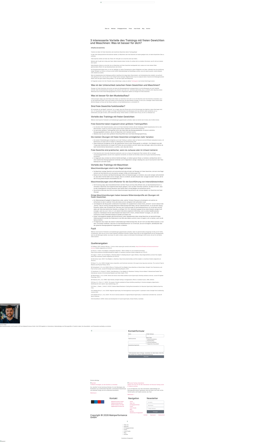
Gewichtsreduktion (152, 339)
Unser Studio (137, 28)
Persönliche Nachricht (133, 345)
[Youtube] (99, 402)
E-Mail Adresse (150, 333)
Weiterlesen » (93, 393)
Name (129, 333)
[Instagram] (92, 402)
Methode (113, 28)
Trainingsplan (134, 81)
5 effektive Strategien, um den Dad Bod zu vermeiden (103, 384)
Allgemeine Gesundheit (153, 344)
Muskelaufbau (150, 340)
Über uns (107, 28)
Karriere (148, 28)
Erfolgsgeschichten (122, 28)
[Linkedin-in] (96, 402)
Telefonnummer (132, 338)
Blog (143, 28)
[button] (127, 441)
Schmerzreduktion (151, 342)
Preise (130, 28)
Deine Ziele (149, 337)
